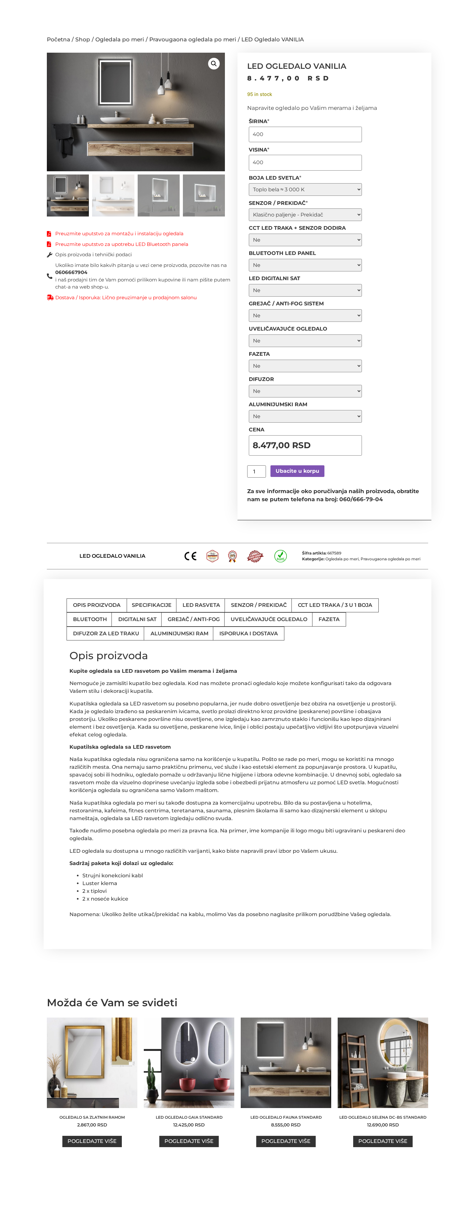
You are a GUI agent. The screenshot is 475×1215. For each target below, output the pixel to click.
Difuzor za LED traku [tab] (106, 633)
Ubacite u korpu (297, 471)
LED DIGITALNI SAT (274, 278)
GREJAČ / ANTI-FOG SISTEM (286, 304)
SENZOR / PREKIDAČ (278, 203)
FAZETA (259, 354)
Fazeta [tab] (329, 619)
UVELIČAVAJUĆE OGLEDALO (288, 329)
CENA (256, 430)
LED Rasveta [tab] (201, 605)
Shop (82, 39)
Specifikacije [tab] (152, 605)
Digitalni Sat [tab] (137, 619)
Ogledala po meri (119, 39)
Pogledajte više (92, 1141)
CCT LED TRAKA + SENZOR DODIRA (297, 228)
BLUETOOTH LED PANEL (282, 253)
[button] (214, 63)
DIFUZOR (261, 379)
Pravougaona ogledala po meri (192, 39)
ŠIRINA (259, 121)
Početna (58, 39)
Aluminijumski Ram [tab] (179, 633)
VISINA (259, 150)
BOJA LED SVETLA (275, 178)
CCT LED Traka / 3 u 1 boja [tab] (335, 605)
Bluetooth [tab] (90, 619)
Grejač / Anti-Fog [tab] (194, 619)
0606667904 (71, 272)
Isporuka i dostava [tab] (248, 633)
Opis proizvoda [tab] (97, 605)
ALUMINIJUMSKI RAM (278, 404)
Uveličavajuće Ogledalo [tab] (269, 619)
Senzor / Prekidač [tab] (259, 605)
